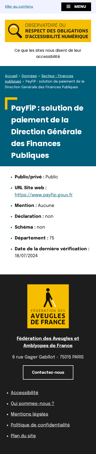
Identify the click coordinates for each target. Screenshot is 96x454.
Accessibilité (24, 393)
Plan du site (23, 436)
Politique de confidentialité (40, 425)
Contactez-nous (48, 372)
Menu (80, 6)
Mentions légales (29, 414)
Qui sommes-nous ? (32, 404)
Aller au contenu (19, 6)
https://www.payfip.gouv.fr (44, 195)
